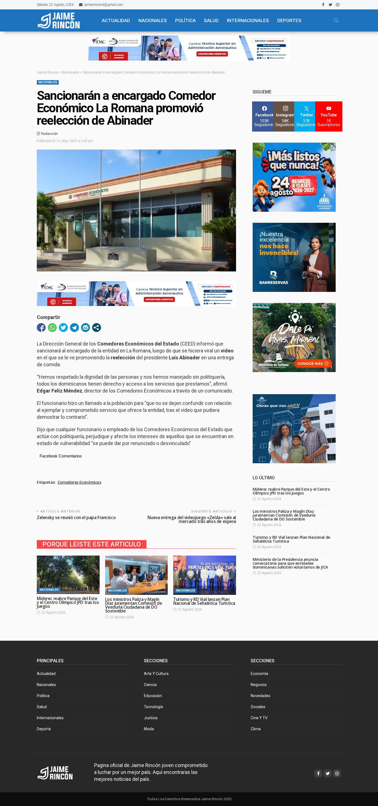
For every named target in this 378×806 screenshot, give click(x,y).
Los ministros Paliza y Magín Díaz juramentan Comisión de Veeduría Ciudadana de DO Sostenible (133, 605)
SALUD (211, 20)
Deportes (289, 20)
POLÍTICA (185, 20)
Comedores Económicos (79, 482)
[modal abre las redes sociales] (96, 327)
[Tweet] (63, 327)
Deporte (44, 729)
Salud (42, 707)
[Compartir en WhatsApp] (52, 327)
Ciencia (150, 684)
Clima (256, 729)
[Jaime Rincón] (64, 20)
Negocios (259, 684)
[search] (336, 20)
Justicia (150, 718)
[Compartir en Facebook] (41, 327)
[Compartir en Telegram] (74, 327)
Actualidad (46, 673)
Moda (149, 729)
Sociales (258, 707)
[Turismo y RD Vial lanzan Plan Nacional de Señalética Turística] (204, 575)
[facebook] (323, 4)
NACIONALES (152, 20)
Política (43, 696)
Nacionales (47, 82)
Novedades (260, 696)
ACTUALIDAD (116, 20)
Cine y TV (259, 718)
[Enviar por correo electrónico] (85, 327)
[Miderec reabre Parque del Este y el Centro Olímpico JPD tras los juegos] (68, 575)
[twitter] (330, 4)
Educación (153, 696)
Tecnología (153, 707)
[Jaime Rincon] (60, 772)
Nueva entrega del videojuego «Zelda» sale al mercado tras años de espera (191, 519)
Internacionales (248, 20)
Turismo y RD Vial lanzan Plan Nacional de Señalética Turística (204, 601)
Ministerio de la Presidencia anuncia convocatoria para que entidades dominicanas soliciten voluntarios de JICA (290, 563)
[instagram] (337, 4)
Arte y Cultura (156, 673)
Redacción (49, 134)
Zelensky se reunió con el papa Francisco (76, 517)
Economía (259, 673)
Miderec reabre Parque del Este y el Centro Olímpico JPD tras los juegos (68, 602)
